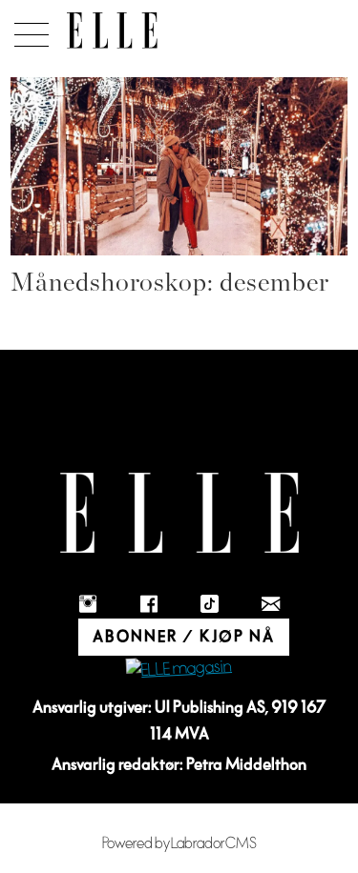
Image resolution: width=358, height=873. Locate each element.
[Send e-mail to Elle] (271, 604)
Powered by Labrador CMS (179, 843)
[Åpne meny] (28, 29)
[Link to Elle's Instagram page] (88, 604)
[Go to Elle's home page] (179, 513)
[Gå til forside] (112, 30)
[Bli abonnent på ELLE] (179, 669)
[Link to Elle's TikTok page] (210, 604)
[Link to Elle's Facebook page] (149, 604)
